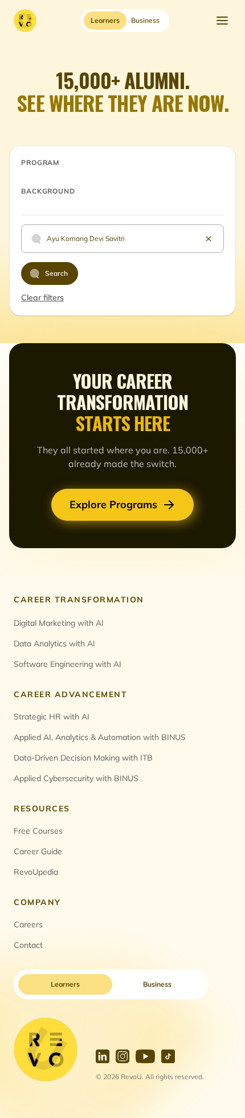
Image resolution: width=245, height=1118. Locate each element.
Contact (28, 945)
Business (157, 984)
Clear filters (42, 297)
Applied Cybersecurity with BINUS (76, 778)
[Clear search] (208, 238)
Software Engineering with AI (67, 664)
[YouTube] (145, 1056)
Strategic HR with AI (51, 716)
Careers (28, 924)
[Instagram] (122, 1056)
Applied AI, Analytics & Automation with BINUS (100, 737)
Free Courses (38, 831)
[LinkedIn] (102, 1056)
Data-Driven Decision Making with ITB (83, 758)
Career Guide (38, 851)
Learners (65, 984)
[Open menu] (222, 20)
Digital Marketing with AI (59, 623)
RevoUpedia (36, 872)
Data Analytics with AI (54, 643)
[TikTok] (168, 1056)
